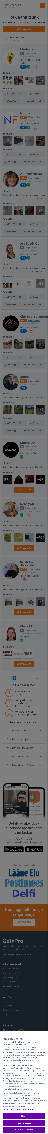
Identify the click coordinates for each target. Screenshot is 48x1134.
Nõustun (24, 1116)
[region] (24, 1082)
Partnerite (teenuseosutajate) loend (19, 1109)
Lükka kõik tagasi (24, 1123)
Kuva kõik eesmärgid (24, 1130)
